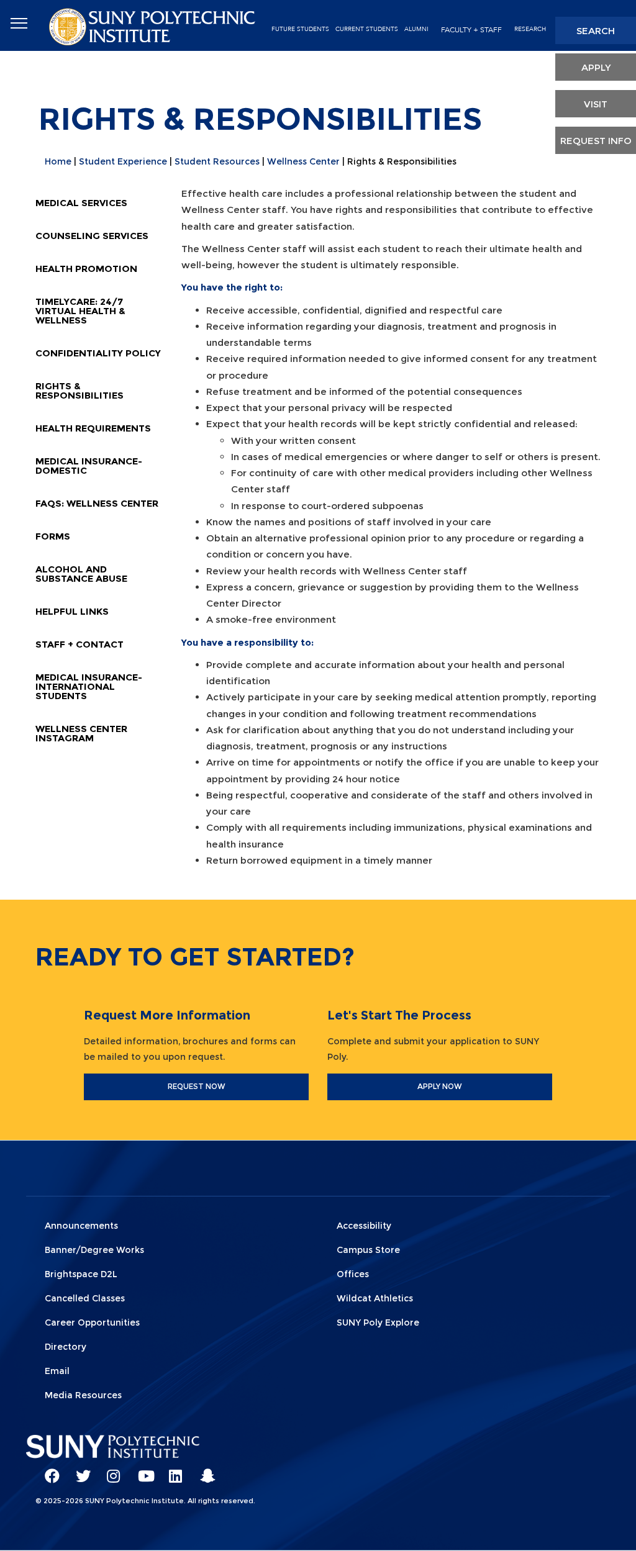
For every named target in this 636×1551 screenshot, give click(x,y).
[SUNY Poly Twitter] (78, 1470)
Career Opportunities (92, 1322)
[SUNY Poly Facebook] (47, 1470)
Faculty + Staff (471, 29)
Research (530, 29)
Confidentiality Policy (98, 353)
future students (300, 29)
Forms (52, 536)
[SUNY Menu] (18, 23)
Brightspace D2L (81, 1274)
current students (366, 29)
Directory (65, 1346)
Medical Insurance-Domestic (88, 465)
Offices (353, 1274)
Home (58, 161)
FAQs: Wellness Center (96, 503)
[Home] (153, 26)
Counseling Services (91, 236)
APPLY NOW (439, 1086)
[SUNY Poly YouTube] (141, 1470)
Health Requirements (93, 428)
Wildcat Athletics (375, 1298)
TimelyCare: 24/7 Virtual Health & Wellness (80, 311)
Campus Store (368, 1249)
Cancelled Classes (85, 1298)
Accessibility (364, 1225)
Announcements (81, 1225)
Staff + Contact (79, 644)
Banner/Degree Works (94, 1249)
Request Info (596, 141)
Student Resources (217, 161)
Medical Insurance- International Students (88, 686)
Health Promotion (86, 268)
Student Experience (123, 161)
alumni (416, 29)
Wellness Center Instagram (81, 733)
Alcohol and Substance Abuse (81, 573)
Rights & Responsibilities (79, 390)
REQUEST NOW (196, 1086)
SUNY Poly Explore (378, 1322)
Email (57, 1371)
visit (595, 104)
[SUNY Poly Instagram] (110, 1470)
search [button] (595, 31)
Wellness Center (303, 161)
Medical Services (81, 203)
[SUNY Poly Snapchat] (203, 1470)
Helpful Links (72, 611)
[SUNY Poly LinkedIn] (172, 1470)
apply (596, 67)
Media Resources (83, 1395)
